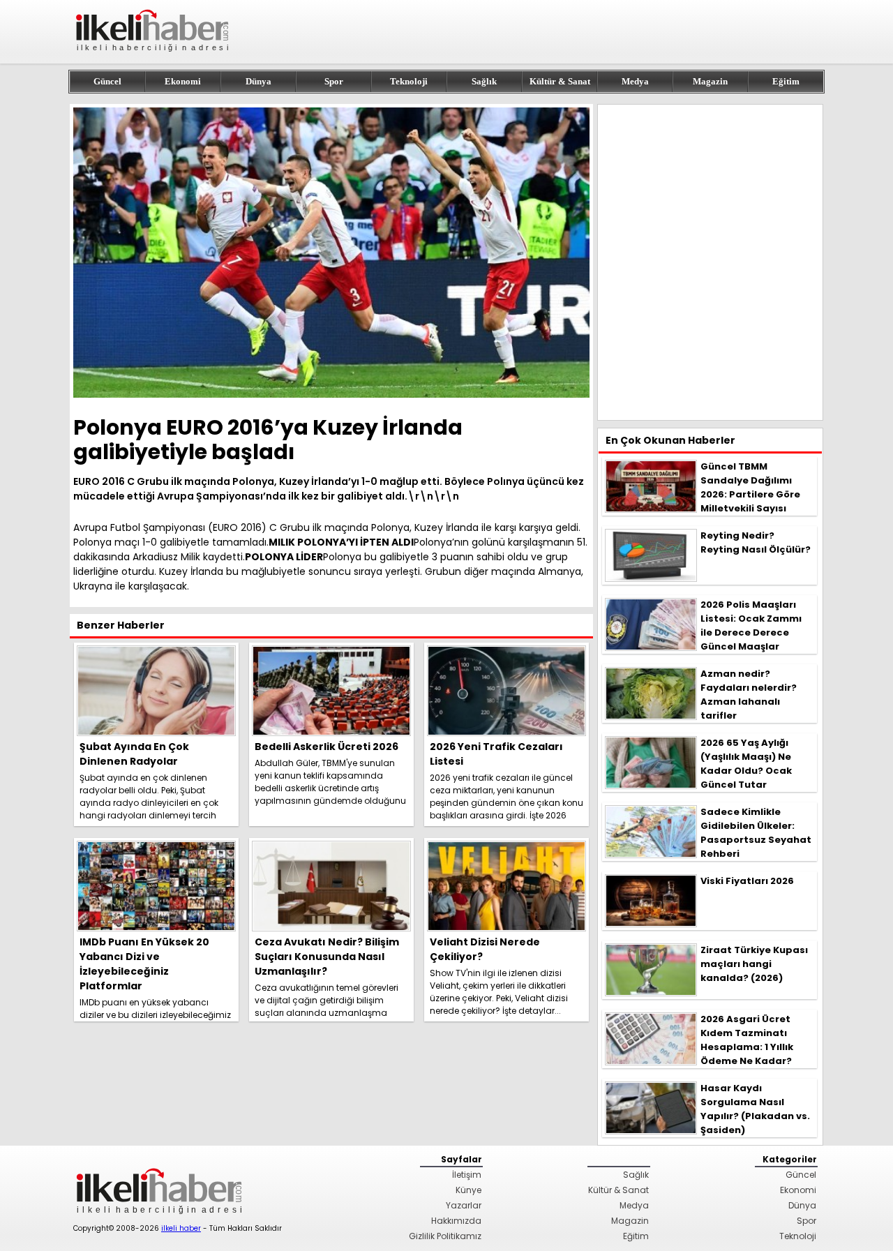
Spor (333, 81)
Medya (635, 81)
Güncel (107, 81)
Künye (468, 1190)
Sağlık (484, 81)
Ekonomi (183, 81)
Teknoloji (409, 81)
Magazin (710, 81)
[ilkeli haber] (153, 57)
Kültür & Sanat (560, 81)
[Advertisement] (710, 262)
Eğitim (786, 81)
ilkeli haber (181, 1228)
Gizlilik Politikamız (445, 1236)
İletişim (466, 1175)
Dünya (258, 81)
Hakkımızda (456, 1221)
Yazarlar (463, 1205)
